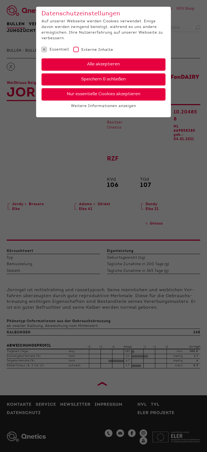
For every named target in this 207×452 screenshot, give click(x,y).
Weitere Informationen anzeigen (103, 106)
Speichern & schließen (103, 79)
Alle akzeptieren (103, 64)
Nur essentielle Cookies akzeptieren (103, 94)
